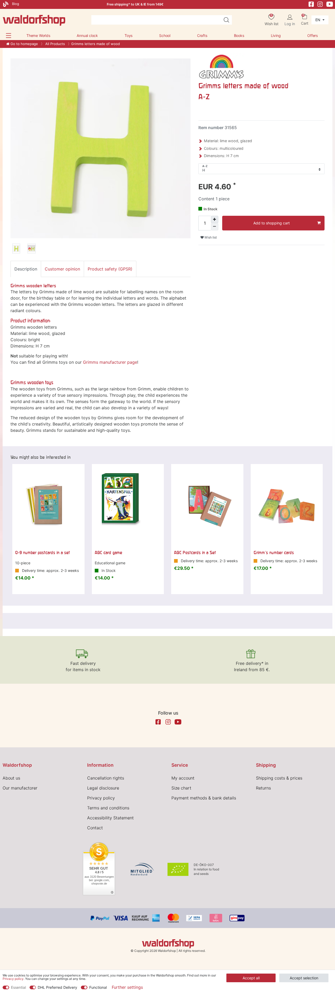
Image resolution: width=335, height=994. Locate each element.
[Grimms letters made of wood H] (16, 249)
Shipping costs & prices (279, 778)
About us (11, 778)
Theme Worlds (38, 35)
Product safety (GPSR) (110, 269)
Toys (128, 35)
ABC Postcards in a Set (195, 552)
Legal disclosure (103, 788)
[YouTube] (329, 4)
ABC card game (108, 552)
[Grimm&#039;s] (221, 65)
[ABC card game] (128, 505)
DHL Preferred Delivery (57, 987)
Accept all (251, 978)
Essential (18, 987)
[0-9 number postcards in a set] (48, 505)
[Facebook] (311, 4)
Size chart (181, 788)
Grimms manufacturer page (110, 362)
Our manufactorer (20, 788)
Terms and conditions (108, 807)
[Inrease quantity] (214, 219)
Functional (98, 987)
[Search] (226, 20)
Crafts (202, 35)
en (318, 20)
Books (239, 35)
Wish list (210, 237)
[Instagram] (320, 4)
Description (25, 269)
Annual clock (87, 35)
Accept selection (304, 978)
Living (276, 35)
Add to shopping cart (271, 223)
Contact (95, 827)
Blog (15, 4)
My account (182, 778)
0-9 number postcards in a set (42, 552)
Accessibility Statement (110, 817)
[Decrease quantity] (214, 226)
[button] (8, 35)
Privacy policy (101, 797)
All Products (54, 44)
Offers (312, 35)
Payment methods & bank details (203, 797)
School (164, 35)
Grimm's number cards (274, 552)
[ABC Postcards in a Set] (207, 505)
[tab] (25, 269)
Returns (263, 788)
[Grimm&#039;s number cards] (287, 505)
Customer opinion (62, 269)
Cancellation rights (105, 778)
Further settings (127, 987)
